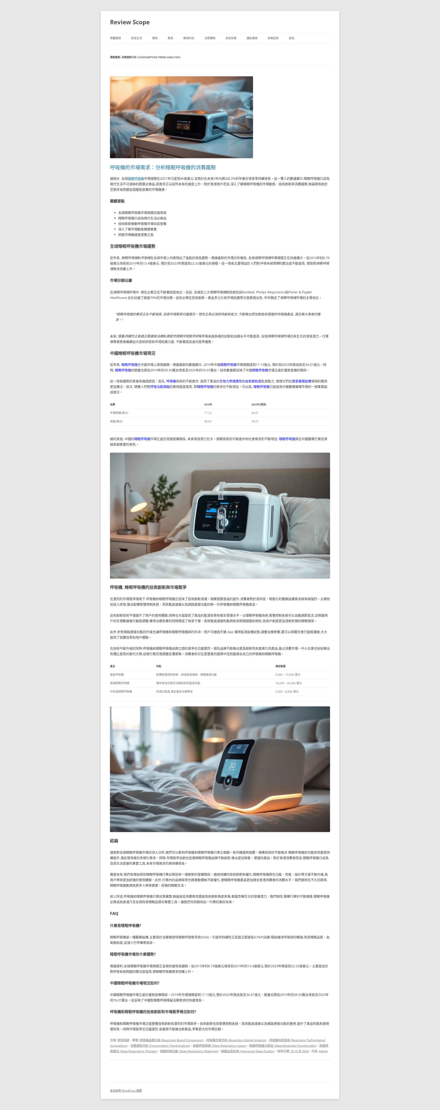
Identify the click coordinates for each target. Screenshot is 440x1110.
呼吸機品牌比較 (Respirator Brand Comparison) (172, 1040)
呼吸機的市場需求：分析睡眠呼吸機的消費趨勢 (163, 167)
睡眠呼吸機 (136, 178)
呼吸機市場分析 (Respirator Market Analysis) (236, 1040)
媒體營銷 (115, 38)
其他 (291, 38)
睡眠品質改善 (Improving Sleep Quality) (247, 1051)
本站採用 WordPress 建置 (126, 1091)
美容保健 (231, 38)
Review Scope (130, 22)
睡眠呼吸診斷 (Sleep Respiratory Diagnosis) (189, 1051)
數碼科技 (188, 38)
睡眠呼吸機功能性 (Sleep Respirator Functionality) (282, 1046)
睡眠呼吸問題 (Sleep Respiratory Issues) (219, 1046)
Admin (323, 1051)
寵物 (155, 38)
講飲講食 (252, 38)
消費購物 (209, 38)
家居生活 (136, 38)
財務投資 (273, 38)
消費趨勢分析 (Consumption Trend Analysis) (160, 1046)
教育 (170, 38)
